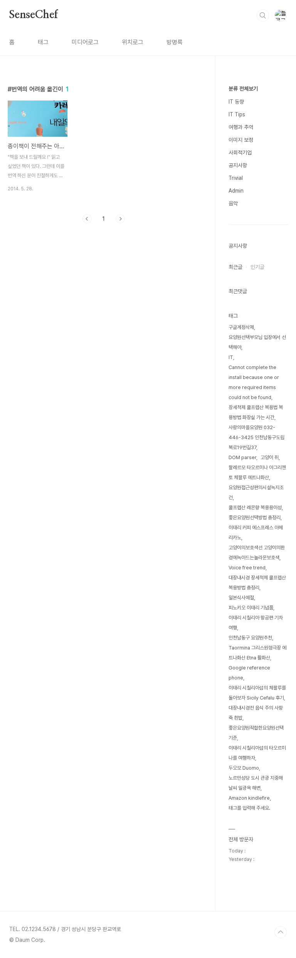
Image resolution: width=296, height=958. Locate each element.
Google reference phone (249, 673)
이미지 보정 (241, 140)
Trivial (236, 178)
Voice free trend (247, 567)
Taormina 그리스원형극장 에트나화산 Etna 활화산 (257, 653)
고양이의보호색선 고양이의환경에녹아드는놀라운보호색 (257, 552)
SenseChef (33, 15)
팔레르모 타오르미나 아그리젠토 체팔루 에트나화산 (257, 472)
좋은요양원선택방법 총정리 (255, 517)
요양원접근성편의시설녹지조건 (256, 492)
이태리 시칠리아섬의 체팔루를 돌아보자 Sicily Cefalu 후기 (257, 693)
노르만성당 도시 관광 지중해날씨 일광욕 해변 (256, 783)
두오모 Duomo (244, 768)
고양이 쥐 (270, 457)
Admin (236, 191)
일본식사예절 (241, 598)
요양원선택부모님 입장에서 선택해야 (257, 342)
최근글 (235, 267)
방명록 (174, 42)
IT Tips (237, 114)
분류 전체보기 (243, 89)
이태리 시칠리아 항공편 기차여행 (256, 623)
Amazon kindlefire (249, 798)
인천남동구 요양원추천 (250, 638)
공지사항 (238, 165)
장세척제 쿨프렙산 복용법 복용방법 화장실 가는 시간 (256, 412)
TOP (280, 932)
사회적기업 (240, 152)
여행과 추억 (241, 127)
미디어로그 (85, 42)
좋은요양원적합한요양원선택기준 (256, 733)
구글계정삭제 (241, 327)
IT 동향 (236, 102)
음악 (233, 203)
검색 (263, 15)
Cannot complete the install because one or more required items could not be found (254, 382)
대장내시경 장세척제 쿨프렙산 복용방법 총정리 (257, 583)
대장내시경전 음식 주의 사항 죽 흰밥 (256, 713)
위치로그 (132, 42)
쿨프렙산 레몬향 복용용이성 (255, 507)
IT (231, 357)
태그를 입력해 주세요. (249, 808)
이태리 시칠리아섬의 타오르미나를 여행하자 (257, 753)
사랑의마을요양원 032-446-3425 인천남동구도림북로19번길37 (256, 437)
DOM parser (242, 457)
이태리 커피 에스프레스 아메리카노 (256, 532)
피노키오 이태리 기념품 (251, 608)
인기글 (257, 267)
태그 (43, 42)
